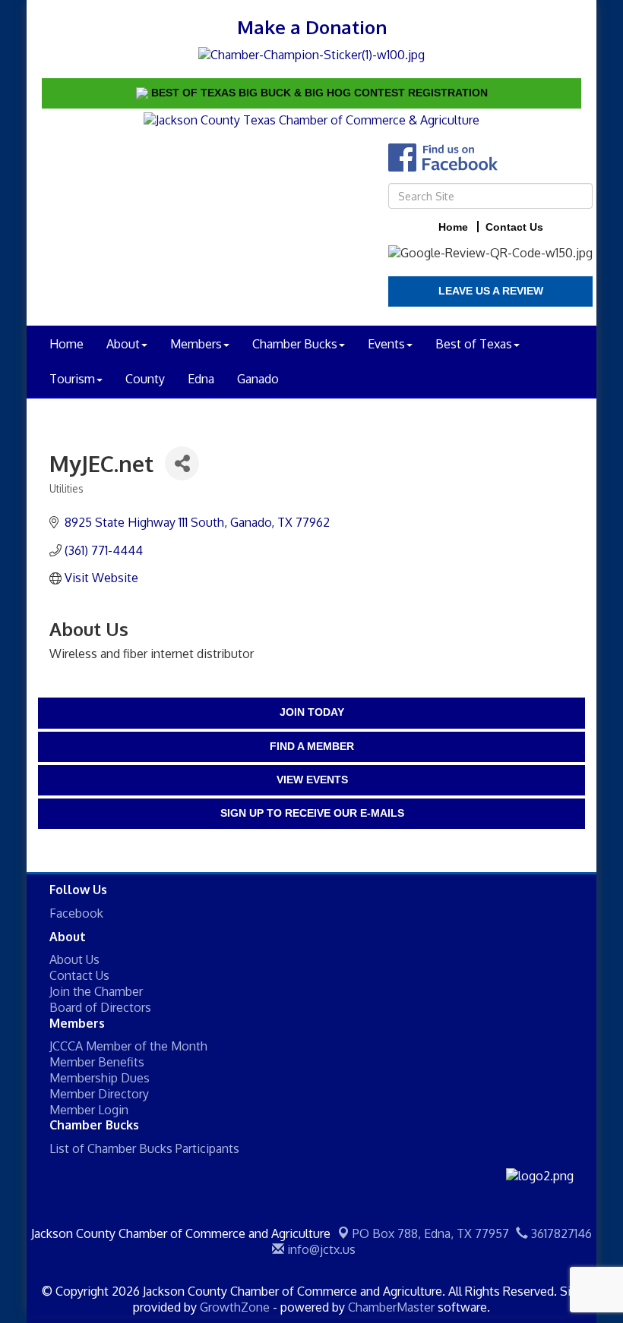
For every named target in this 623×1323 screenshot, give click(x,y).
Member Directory (99, 1093)
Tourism (72, 378)
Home (66, 343)
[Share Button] (182, 463)
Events (386, 343)
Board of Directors (100, 1007)
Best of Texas (473, 343)
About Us (74, 959)
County (145, 378)
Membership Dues (99, 1077)
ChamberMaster (391, 1307)
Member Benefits (96, 1061)
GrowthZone (235, 1307)
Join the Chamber (96, 991)
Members (196, 343)
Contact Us (79, 975)
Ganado (258, 378)
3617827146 (560, 1233)
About (123, 343)
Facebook (76, 913)
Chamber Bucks (294, 343)
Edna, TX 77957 (431, 1233)
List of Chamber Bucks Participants (144, 1148)
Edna (201, 378)
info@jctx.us (320, 1249)
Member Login (88, 1109)
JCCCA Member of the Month (128, 1046)
